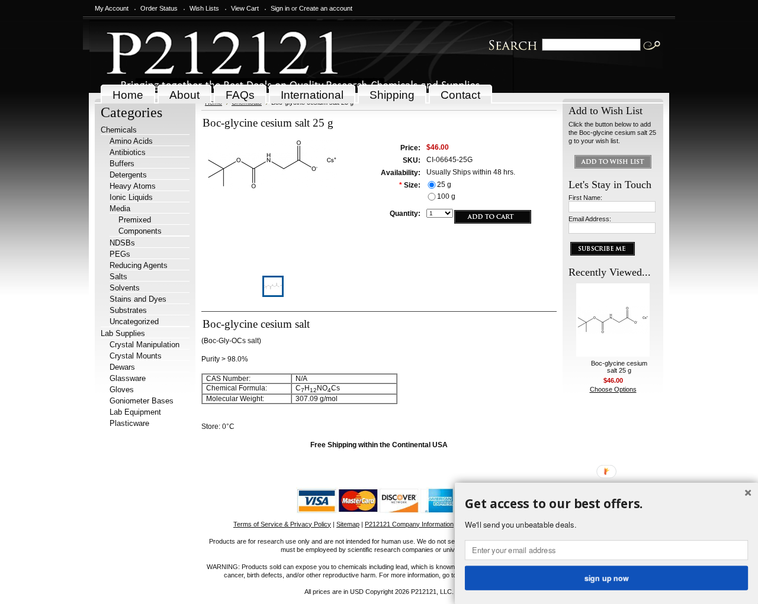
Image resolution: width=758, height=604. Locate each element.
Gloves (122, 389)
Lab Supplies (123, 333)
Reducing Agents (139, 265)
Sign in (280, 8)
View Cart (245, 8)
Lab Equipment (135, 412)
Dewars (122, 367)
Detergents (128, 174)
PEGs (120, 254)
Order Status (159, 8)
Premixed (134, 219)
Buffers (122, 163)
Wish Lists (204, 8)
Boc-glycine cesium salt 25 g (619, 367)
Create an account (325, 8)
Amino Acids (131, 141)
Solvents (125, 287)
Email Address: (589, 218)
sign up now (606, 577)
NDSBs (122, 242)
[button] (606, 504)
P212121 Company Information (409, 524)
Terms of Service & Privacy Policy (282, 524)
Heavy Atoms (133, 186)
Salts (118, 276)
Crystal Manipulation (144, 344)
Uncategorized (134, 321)
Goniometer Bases (142, 400)
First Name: (585, 197)
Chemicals (119, 129)
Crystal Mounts (136, 355)
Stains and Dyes (138, 299)
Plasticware (129, 423)
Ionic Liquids (131, 197)
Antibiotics (128, 152)
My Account (112, 8)
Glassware (128, 378)
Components (140, 231)
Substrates (128, 310)
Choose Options (613, 389)
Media (120, 208)
